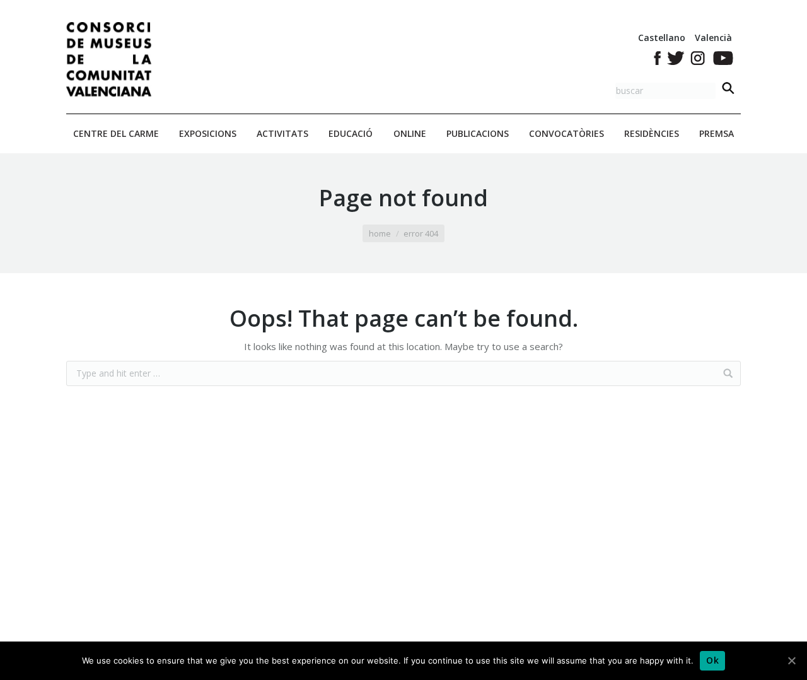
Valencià (713, 38)
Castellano (661, 38)
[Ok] (791, 660)
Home (380, 233)
